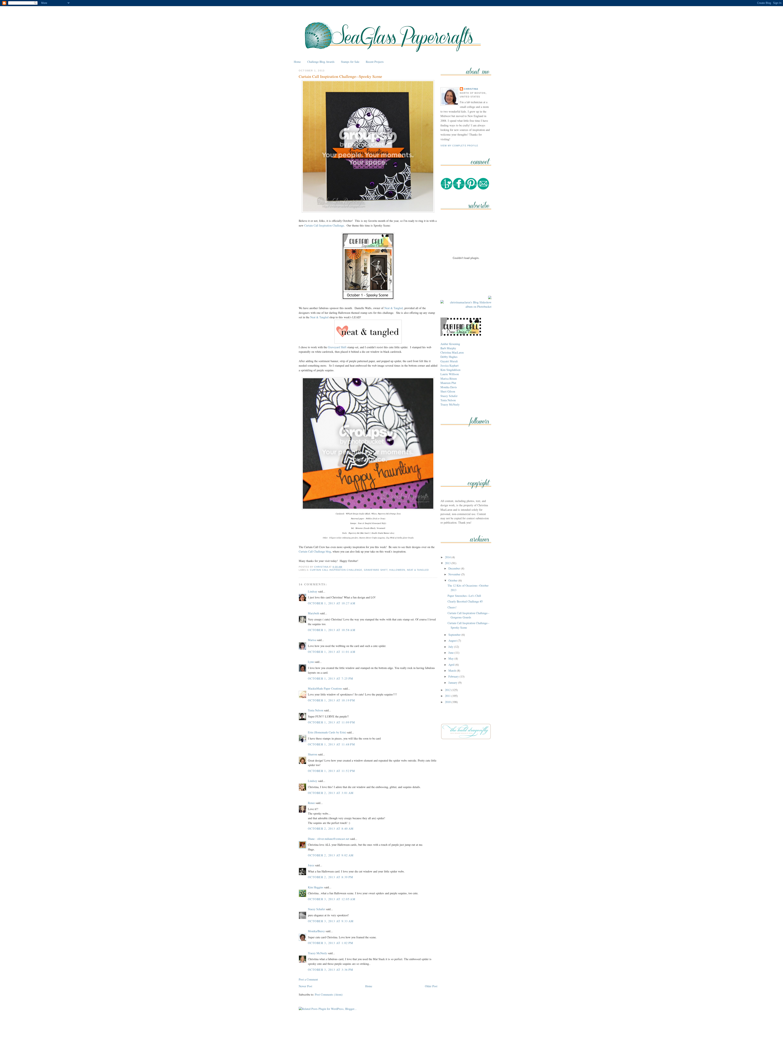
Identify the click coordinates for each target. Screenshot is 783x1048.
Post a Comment (308, 979)
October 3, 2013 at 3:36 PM (330, 970)
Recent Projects (375, 62)
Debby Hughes (449, 357)
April (451, 665)
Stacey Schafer (316, 909)
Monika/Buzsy (316, 931)
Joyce (311, 865)
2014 (448, 557)
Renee (311, 803)
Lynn (311, 662)
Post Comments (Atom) (329, 994)
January (453, 682)
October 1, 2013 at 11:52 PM (331, 771)
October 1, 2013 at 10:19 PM (331, 700)
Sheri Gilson (447, 391)
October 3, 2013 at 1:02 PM (330, 943)
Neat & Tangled (393, 308)
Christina (471, 89)
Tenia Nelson (315, 710)
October (453, 580)
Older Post (431, 986)
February (454, 676)
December (454, 568)
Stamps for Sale (350, 62)
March (452, 670)
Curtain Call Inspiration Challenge (324, 225)
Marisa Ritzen (448, 378)
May (451, 658)
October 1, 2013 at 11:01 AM (331, 652)
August (453, 640)
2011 (448, 696)
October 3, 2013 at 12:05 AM (331, 899)
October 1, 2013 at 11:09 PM (331, 722)
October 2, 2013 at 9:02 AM (331, 855)
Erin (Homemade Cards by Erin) (327, 732)
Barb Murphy (448, 348)
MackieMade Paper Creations (325, 688)
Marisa (312, 640)
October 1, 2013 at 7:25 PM (330, 678)
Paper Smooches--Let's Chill (464, 596)
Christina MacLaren (452, 352)
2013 (448, 563)
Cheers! (452, 607)
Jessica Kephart (449, 365)
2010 (448, 702)
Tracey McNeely (317, 953)
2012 (448, 690)
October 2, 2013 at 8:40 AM (331, 828)
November (454, 574)
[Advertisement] (391, 1035)
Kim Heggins (315, 887)
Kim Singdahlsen (450, 370)
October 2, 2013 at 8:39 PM (330, 877)
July (451, 647)
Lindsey (312, 781)
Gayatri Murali (449, 361)
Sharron (312, 754)
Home (297, 62)
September (454, 635)
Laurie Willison (449, 374)
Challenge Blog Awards (321, 62)
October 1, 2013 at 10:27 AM (331, 603)
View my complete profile (459, 145)
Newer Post (305, 986)
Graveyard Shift (337, 347)
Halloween (397, 570)
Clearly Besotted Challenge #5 (465, 601)
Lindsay (312, 591)
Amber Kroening (450, 344)
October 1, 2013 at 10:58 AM (331, 630)
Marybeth (313, 613)
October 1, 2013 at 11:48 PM (331, 744)
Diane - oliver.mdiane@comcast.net (328, 839)
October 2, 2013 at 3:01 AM (331, 793)
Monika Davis (448, 387)
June (451, 652)
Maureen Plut (448, 383)
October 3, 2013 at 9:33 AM (331, 921)
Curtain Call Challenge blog (315, 551)
